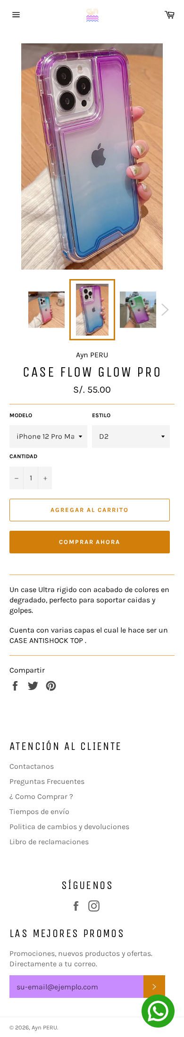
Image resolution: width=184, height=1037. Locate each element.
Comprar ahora (89, 541)
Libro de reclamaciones (49, 841)
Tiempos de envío (39, 811)
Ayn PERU (44, 1027)
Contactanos (31, 766)
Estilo (101, 415)
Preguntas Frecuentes (46, 781)
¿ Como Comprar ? (41, 796)
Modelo (20, 415)
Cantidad (23, 456)
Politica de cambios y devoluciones (69, 826)
